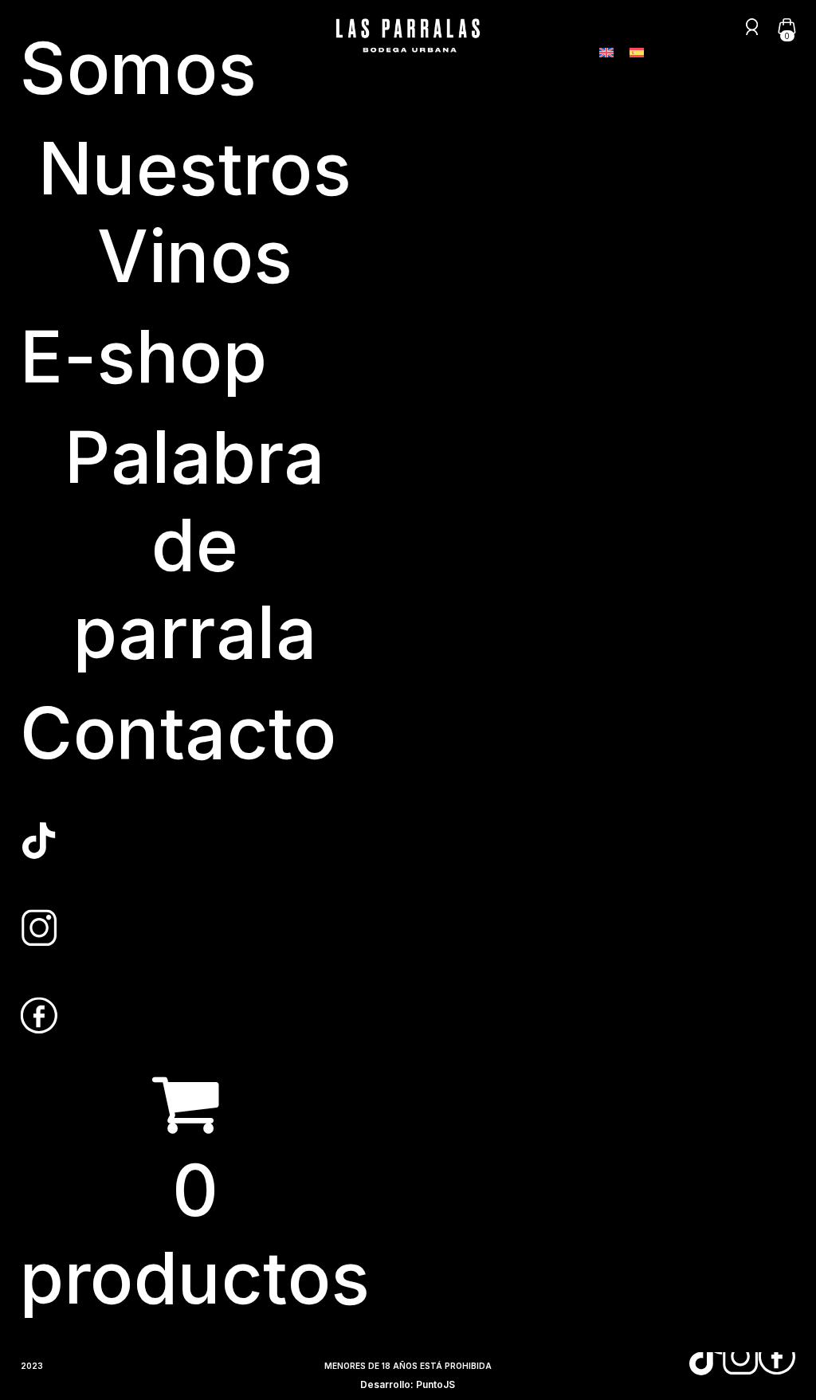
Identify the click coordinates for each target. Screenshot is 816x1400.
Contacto (178, 732)
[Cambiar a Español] (637, 52)
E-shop (143, 356)
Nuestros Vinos (195, 212)
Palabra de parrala (195, 545)
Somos (138, 68)
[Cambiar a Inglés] (606, 52)
